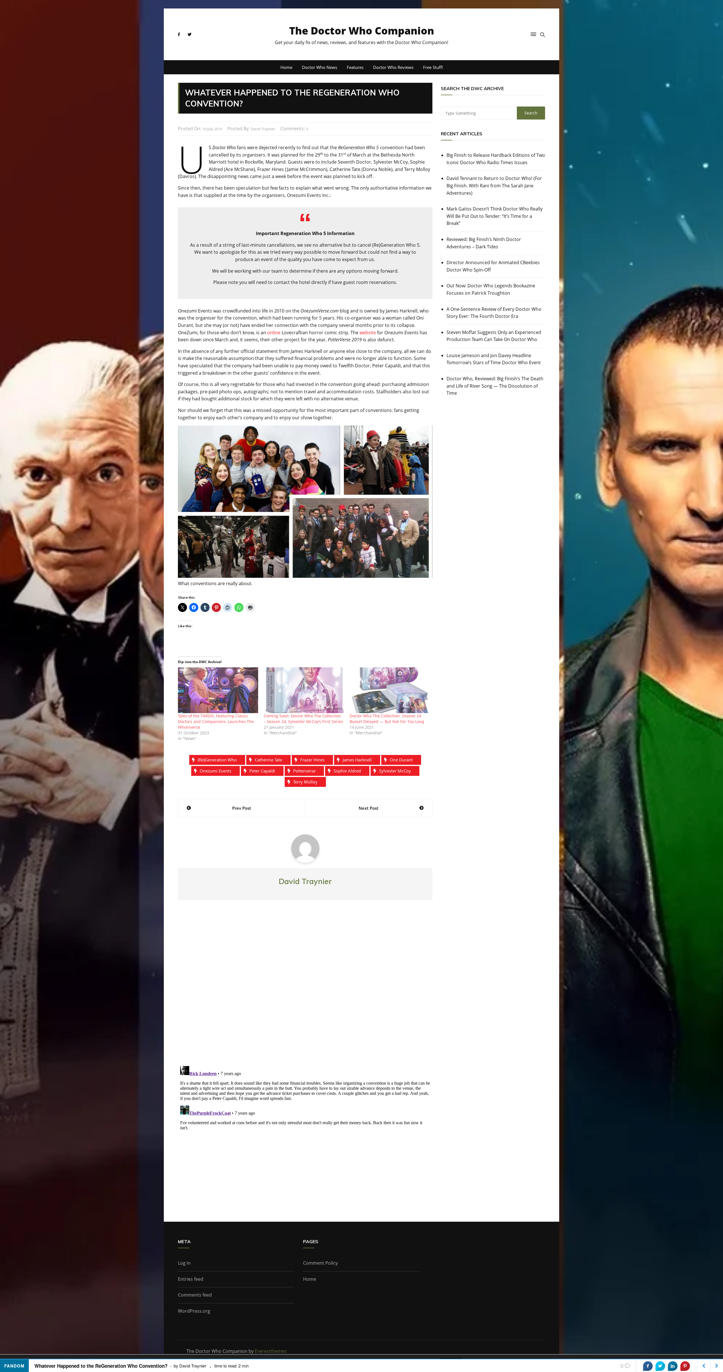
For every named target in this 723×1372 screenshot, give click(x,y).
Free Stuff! (433, 67)
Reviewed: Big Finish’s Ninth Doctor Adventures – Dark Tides (484, 243)
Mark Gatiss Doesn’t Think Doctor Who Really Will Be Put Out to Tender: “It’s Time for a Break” (495, 216)
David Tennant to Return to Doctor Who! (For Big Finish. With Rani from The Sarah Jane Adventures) (494, 185)
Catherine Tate (268, 760)
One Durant (401, 760)
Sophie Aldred (347, 771)
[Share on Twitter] (660, 1366)
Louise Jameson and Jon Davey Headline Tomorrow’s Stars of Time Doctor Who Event (494, 359)
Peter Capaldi (262, 771)
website (368, 332)
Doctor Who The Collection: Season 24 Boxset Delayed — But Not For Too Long (387, 718)
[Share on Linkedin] (673, 1366)
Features (355, 67)
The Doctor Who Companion (361, 31)
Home (286, 67)
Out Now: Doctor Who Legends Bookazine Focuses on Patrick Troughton (491, 289)
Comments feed (195, 1295)
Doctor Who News (319, 67)
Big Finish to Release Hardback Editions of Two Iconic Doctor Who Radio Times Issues (496, 159)
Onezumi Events (215, 771)
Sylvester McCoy (395, 771)
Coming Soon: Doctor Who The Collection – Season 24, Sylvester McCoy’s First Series (303, 718)
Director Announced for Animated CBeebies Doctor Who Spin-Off (493, 266)
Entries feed (190, 1279)
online (273, 332)
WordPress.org (194, 1311)
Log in (184, 1263)
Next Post (368, 808)
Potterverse (304, 771)
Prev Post (241, 808)
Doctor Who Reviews (393, 67)
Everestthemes (271, 1351)
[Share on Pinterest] (685, 1366)
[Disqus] (305, 987)
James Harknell (357, 760)
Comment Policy (320, 1263)
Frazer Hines (312, 760)
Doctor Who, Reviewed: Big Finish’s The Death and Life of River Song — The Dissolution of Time (495, 385)
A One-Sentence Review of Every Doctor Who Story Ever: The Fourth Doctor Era (494, 313)
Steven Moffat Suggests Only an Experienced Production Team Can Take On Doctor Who (494, 336)
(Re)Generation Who (217, 760)
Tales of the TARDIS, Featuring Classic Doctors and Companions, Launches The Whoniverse (216, 721)
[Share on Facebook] (648, 1366)
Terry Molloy (305, 782)
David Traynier (263, 128)
